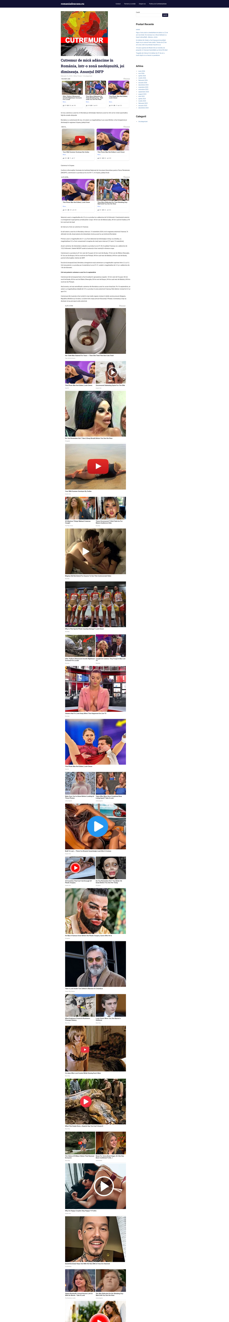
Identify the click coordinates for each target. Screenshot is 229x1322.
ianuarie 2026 (142, 82)
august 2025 (142, 94)
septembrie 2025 (143, 92)
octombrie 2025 (143, 89)
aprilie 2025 (142, 99)
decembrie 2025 (143, 85)
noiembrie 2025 (143, 87)
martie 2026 (142, 78)
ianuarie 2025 (142, 105)
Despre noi (142, 4)
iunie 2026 (141, 71)
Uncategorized (87, 76)
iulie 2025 (141, 96)
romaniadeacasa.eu (72, 3)
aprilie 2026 (142, 76)
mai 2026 (141, 73)
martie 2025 (142, 101)
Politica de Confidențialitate (157, 4)
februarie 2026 (143, 80)
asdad (138, 29)
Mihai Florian (78, 76)
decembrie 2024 (143, 108)
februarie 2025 (143, 103)
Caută (138, 12)
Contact (118, 4)
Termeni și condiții (130, 4)
